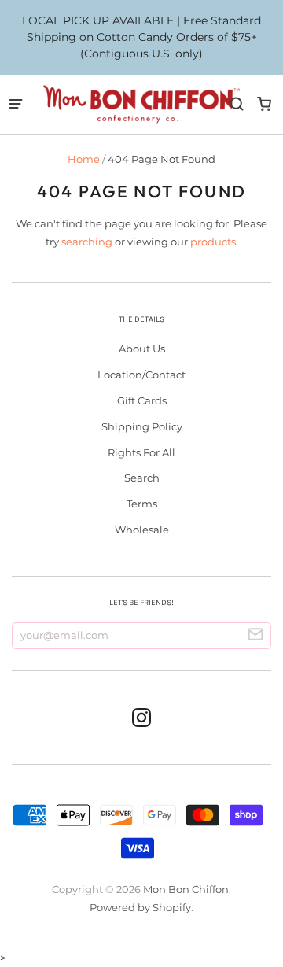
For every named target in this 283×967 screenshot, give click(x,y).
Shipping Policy (141, 426)
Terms (142, 503)
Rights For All (141, 452)
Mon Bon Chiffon (186, 889)
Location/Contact (141, 374)
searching (86, 241)
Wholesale (142, 529)
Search (142, 477)
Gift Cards (142, 400)
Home (84, 159)
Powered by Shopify (140, 907)
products (213, 241)
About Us (142, 348)
